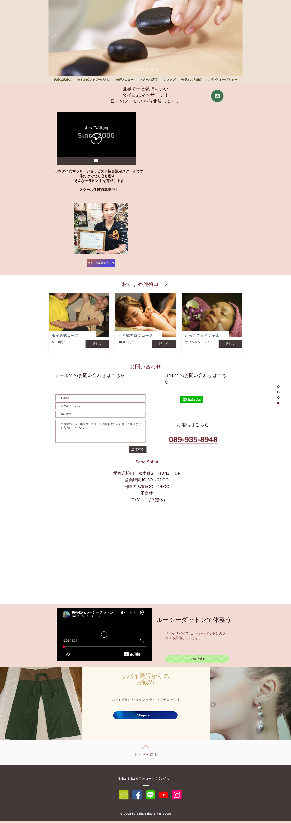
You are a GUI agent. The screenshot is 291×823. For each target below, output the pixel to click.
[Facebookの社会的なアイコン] (137, 794)
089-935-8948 (193, 439)
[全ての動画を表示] (96, 161)
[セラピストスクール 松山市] (157, 69)
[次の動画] (127, 135)
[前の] (54, 38)
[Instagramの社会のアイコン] (177, 794)
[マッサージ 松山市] (133, 69)
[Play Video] (96, 138)
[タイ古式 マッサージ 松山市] (143, 69)
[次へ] (237, 38)
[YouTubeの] (163, 794)
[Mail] (217, 96)
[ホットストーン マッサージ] (152, 70)
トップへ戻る (146, 755)
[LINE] (150, 794)
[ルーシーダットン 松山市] (147, 69)
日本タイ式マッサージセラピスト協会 (84, 171)
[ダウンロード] (123, 794)
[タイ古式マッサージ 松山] (138, 69)
